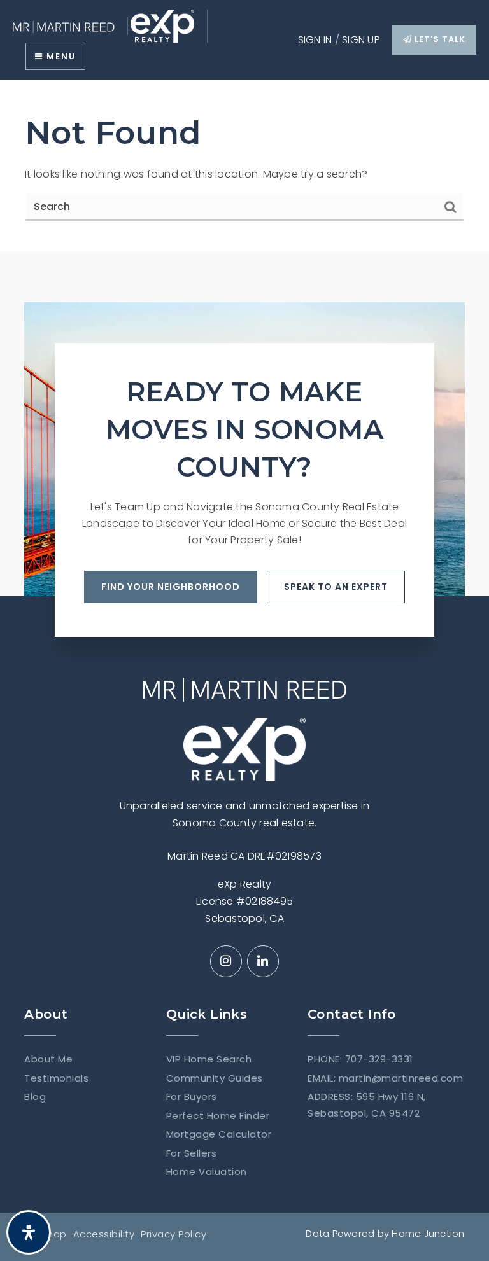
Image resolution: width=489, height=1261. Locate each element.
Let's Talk (438, 39)
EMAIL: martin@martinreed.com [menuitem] (385, 1078)
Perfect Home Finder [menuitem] (218, 1115)
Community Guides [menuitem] (214, 1078)
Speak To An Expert (336, 586)
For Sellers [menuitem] (191, 1153)
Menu (59, 56)
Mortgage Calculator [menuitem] (219, 1134)
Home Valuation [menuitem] (206, 1171)
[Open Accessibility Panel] (28, 1232)
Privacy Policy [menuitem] (173, 1234)
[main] (244, 165)
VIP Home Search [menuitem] (209, 1059)
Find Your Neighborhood (170, 586)
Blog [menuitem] (35, 1096)
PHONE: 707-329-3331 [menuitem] (360, 1059)
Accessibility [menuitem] (104, 1234)
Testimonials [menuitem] (56, 1078)
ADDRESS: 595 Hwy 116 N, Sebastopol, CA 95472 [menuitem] (367, 1105)
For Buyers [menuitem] (191, 1096)
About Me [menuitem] (48, 1059)
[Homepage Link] (64, 25)
